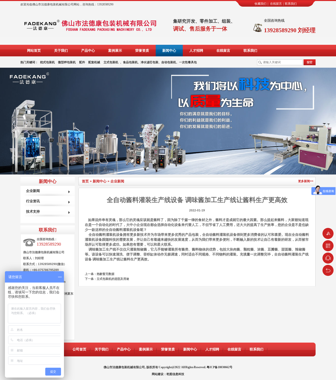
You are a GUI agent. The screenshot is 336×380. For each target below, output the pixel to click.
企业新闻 (117, 181)
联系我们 (291, 3)
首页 (85, 181)
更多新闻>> (305, 181)
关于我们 (61, 50)
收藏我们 (260, 3)
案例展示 (115, 50)
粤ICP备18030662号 (219, 367)
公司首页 (79, 349)
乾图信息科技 (175, 374)
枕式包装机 (47, 62)
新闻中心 (169, 50)
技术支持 (33, 211)
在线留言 (276, 3)
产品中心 (88, 50)
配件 (82, 62)
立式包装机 (111, 62)
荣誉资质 (142, 50)
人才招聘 (196, 50)
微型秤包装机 (67, 62)
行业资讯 (33, 201)
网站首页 (34, 50)
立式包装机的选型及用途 (113, 279)
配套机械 (94, 62)
